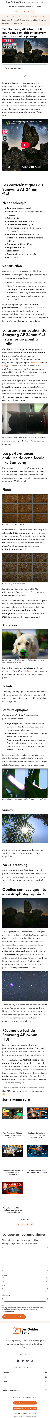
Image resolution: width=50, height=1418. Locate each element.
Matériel (26, 17)
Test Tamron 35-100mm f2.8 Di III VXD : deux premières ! (12, 1135)
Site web (6, 1295)
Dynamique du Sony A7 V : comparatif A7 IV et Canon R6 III (13, 1172)
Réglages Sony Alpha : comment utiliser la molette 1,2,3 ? (37, 1135)
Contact (38, 6)
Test (32, 17)
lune (4, 365)
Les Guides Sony (15, 2)
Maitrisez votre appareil (35, 2)
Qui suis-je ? (30, 6)
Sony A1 (31, 671)
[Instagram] (32, 1360)
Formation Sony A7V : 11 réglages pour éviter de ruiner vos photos (13, 1210)
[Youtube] (27, 1360)
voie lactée (37, 362)
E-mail (5, 1285)
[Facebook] (18, 1360)
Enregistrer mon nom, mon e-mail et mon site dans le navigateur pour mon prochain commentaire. (22, 1309)
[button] (33, 11)
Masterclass (21, 6)
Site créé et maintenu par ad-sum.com (25, 1413)
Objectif (38, 17)
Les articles (13, 6)
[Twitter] (22, 1360)
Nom (5, 1276)
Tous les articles (15, 17)
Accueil (5, 17)
